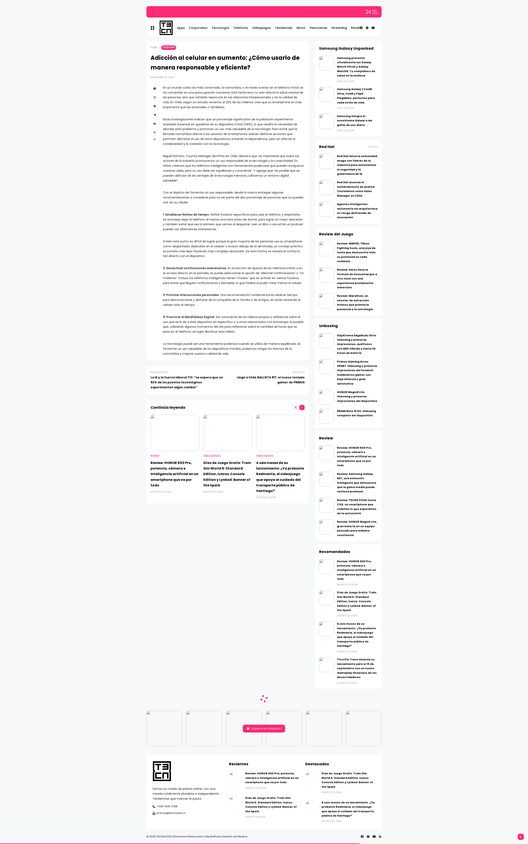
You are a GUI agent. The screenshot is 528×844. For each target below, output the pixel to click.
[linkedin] (154, 123)
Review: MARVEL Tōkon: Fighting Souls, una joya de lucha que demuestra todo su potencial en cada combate (356, 252)
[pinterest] (154, 106)
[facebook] (361, 27)
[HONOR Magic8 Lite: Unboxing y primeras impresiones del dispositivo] (326, 397)
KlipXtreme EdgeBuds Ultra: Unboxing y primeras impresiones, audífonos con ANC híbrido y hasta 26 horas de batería (357, 344)
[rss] (380, 836)
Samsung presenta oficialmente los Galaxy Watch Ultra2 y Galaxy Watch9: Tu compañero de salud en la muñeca (356, 66)
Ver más (372, 146)
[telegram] (154, 115)
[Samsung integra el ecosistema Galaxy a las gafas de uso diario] (326, 121)
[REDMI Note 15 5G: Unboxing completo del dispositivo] (326, 416)
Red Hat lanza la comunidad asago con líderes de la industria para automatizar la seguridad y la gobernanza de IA (357, 165)
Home (154, 47)
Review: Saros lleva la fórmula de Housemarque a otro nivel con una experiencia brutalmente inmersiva (357, 278)
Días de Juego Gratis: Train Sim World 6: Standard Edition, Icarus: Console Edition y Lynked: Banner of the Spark (227, 474)
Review (155, 456)
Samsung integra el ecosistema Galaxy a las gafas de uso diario (354, 120)
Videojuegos (211, 456)
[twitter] (154, 97)
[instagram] (367, 27)
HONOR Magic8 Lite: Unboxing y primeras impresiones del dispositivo (357, 396)
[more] (154, 139)
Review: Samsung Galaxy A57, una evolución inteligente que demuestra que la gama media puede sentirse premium (356, 482)
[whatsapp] (154, 132)
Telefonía (169, 47)
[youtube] (373, 27)
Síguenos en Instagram (266, 728)
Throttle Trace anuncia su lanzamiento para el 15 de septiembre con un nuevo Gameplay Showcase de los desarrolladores (357, 668)
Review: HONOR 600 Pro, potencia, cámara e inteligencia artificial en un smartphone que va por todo (227, 12)
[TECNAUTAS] (164, 27)
